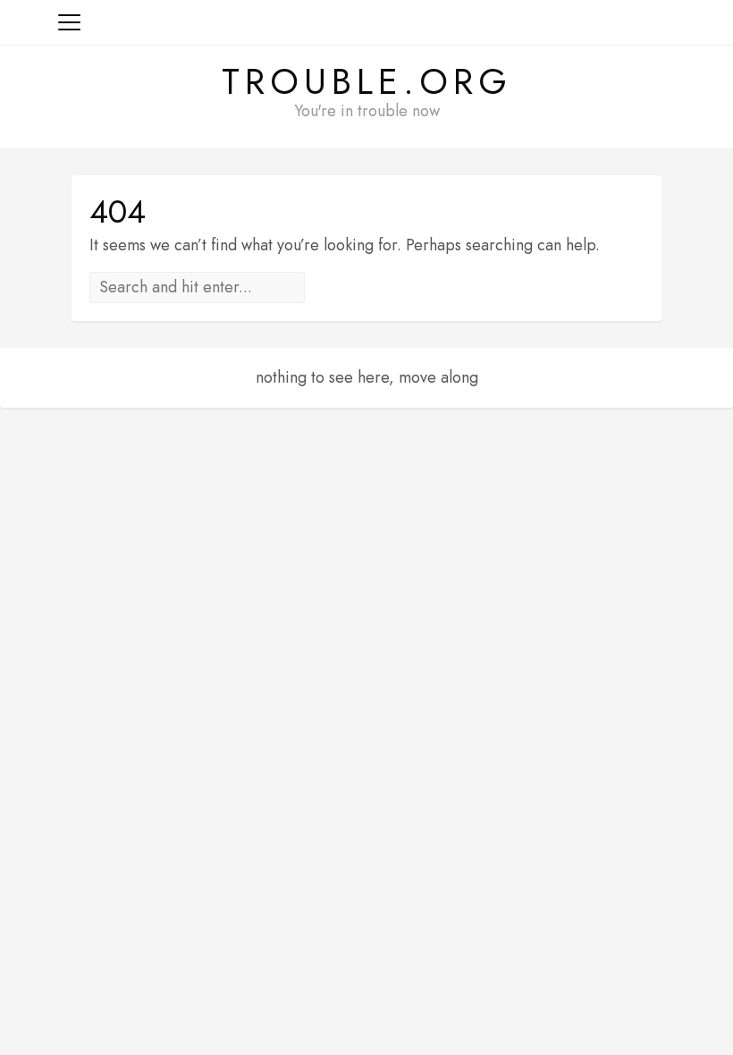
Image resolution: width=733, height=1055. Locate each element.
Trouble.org (367, 81)
